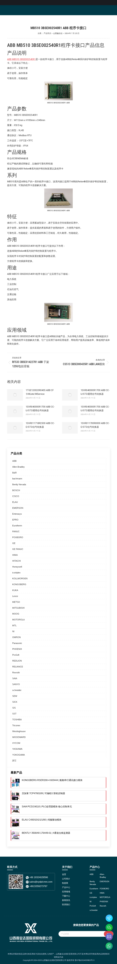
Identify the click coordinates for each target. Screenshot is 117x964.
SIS (14, 708)
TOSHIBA (17, 719)
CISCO (15, 496)
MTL (14, 625)
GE (13, 543)
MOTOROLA (18, 619)
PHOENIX (17, 649)
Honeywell (17, 566)
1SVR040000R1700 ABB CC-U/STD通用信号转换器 (95, 392)
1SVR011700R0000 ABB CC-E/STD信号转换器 (95, 425)
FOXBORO (17, 537)
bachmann (17, 478)
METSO (16, 602)
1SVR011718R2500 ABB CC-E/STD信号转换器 (40, 425)
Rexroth (16, 672)
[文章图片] (15, 395)
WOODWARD (19, 737)
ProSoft (15, 655)
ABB (14, 461)
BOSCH (16, 490)
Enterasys (17, 514)
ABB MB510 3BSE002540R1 (21, 59)
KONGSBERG (19, 584)
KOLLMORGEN (20, 578)
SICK (14, 702)
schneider (16, 690)
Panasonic (17, 643)
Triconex (16, 725)
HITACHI (16, 561)
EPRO (15, 519)
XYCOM (16, 743)
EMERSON (17, 508)
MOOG (15, 614)
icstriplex (16, 572)
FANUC (16, 531)
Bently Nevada (19, 484)
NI (13, 631)
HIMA (15, 555)
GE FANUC (17, 549)
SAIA (14, 678)
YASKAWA (17, 749)
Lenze (15, 596)
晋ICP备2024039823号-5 (84, 960)
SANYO (16, 684)
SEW (14, 696)
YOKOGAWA (18, 755)
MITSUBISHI (18, 608)
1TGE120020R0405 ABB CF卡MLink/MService (40, 392)
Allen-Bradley (18, 467)
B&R (14, 472)
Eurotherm (17, 525)
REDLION (17, 661)
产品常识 (47, 33)
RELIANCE (17, 666)
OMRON (16, 637)
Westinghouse (19, 731)
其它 (14, 760)
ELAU (15, 502)
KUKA (15, 590)
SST (14, 713)
